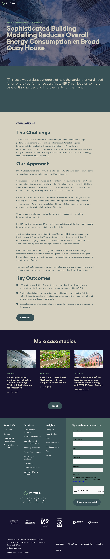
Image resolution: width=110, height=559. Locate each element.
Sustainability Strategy (29, 430)
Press (48, 438)
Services (29, 424)
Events (48, 451)
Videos (49, 455)
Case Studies (51, 434)
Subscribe (25, 317)
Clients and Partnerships (9, 439)
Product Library (52, 446)
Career (7, 434)
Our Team (8, 429)
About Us (9, 424)
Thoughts (50, 429)
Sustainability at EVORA (11, 446)
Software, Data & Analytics (31, 473)
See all (55, 406)
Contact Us (86, 543)
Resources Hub (52, 442)
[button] (107, 3)
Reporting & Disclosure (29, 457)
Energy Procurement (32, 452)
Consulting (28, 463)
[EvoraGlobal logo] (8, 3)
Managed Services (32, 467)
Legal (59, 549)
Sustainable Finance (32, 436)
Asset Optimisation (32, 447)
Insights (50, 424)
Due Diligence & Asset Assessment (31, 442)
